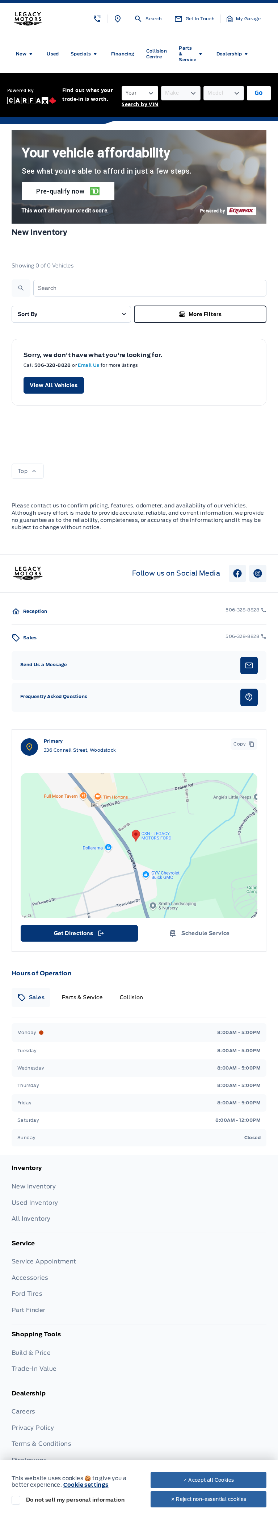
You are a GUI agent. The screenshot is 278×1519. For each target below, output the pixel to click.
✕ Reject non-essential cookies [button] (209, 1499)
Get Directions (79, 935)
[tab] (31, 997)
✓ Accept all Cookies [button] (208, 1480)
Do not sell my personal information (75, 1500)
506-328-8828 (53, 365)
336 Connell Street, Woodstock (80, 750)
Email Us (89, 365)
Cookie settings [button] (86, 1485)
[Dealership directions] (139, 845)
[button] (97, 18)
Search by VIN (140, 104)
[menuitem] (25, 54)
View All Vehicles (54, 385)
